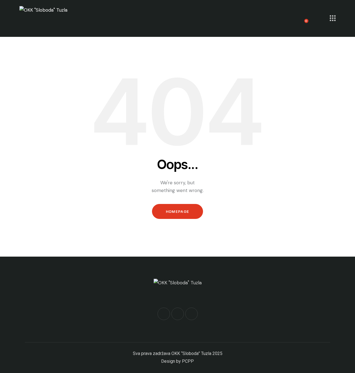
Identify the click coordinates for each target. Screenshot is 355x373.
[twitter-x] (177, 314)
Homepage (177, 211)
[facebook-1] (164, 314)
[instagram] (191, 314)
